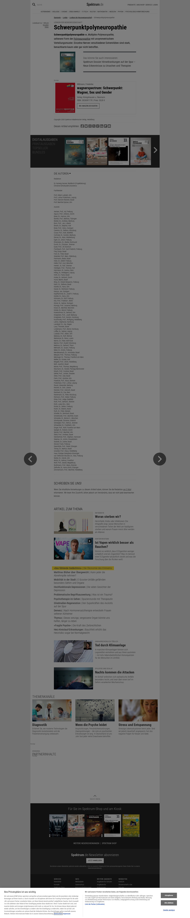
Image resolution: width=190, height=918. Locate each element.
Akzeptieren (169, 895)
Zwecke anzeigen (169, 910)
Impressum (66, 914)
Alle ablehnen (168, 903)
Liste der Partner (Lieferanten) (95, 904)
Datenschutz (58, 914)
